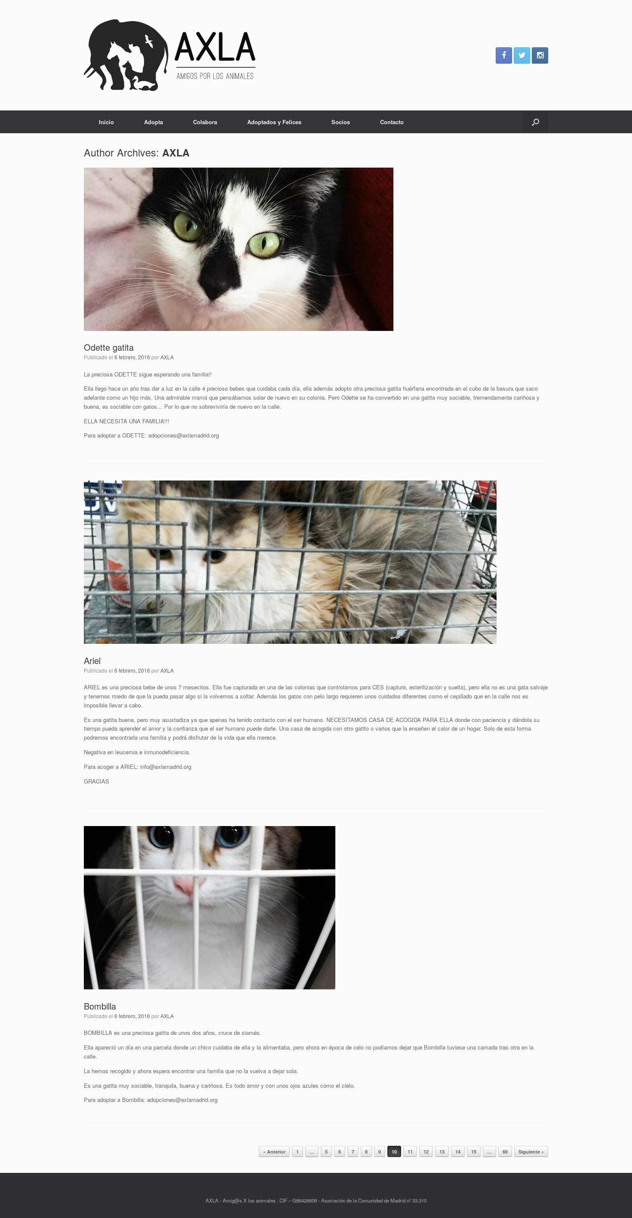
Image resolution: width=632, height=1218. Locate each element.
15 (473, 1151)
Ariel (92, 660)
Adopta (153, 122)
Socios (340, 122)
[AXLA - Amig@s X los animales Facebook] (504, 55)
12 (426, 1151)
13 (442, 1151)
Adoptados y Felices (274, 122)
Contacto (392, 122)
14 (457, 1151)
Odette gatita (109, 347)
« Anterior (274, 1151)
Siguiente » (531, 1151)
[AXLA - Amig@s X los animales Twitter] (522, 55)
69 (505, 1151)
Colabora (205, 122)
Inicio (106, 122)
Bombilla (100, 1006)
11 (410, 1151)
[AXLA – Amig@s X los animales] (170, 55)
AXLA (176, 152)
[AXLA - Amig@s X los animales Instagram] (540, 55)
